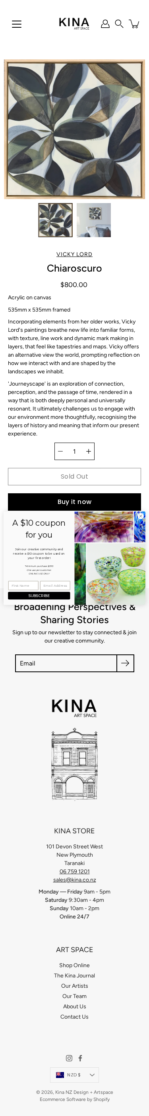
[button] (119, 23)
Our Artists (74, 986)
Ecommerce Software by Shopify (75, 1099)
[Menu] (16, 24)
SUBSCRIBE (39, 595)
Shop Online (74, 965)
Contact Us (74, 1016)
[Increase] (89, 451)
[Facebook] (80, 1058)
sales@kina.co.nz (74, 879)
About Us (74, 1006)
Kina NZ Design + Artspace (84, 1092)
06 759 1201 (75, 871)
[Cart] (134, 23)
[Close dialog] (140, 516)
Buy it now (75, 501)
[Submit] (125, 663)
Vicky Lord (74, 254)
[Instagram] (69, 1058)
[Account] (105, 23)
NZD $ (74, 1075)
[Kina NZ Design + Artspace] (74, 24)
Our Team (74, 996)
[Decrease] (60, 451)
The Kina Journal (74, 975)
